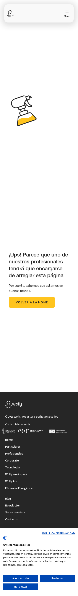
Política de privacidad (58, 533)
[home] (10, 13)
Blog (8, 499)
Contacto (11, 519)
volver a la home (32, 302)
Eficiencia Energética (18, 488)
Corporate (12, 460)
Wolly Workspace (16, 474)
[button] (66, 14)
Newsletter (12, 505)
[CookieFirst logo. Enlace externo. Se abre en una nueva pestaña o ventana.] (4, 539)
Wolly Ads (11, 481)
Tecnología (12, 467)
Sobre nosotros (15, 512)
